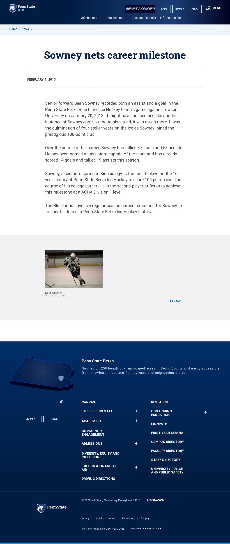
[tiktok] (61, 401)
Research (159, 402)
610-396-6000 (155, 500)
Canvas (88, 402)
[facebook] (23, 401)
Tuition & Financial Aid (99, 468)
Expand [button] (175, 301)
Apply (179, 8)
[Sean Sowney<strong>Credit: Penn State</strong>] (115, 269)
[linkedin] (33, 401)
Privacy (85, 518)
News (25, 29)
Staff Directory (165, 460)
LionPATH (159, 424)
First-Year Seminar (168, 433)
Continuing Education (161, 413)
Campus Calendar (145, 18)
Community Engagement (93, 432)
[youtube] (42, 401)
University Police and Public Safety (167, 470)
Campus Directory (167, 442)
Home (13, 29)
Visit (195, 8)
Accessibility (128, 518)
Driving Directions (98, 478)
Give (164, 8)
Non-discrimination (105, 518)
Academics (115, 18)
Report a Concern (140, 8)
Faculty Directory (167, 451)
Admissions (89, 18)
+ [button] (136, 411)
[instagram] (51, 401)
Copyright (146, 518)
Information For (170, 18)
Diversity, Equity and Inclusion (100, 455)
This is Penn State (98, 411)
